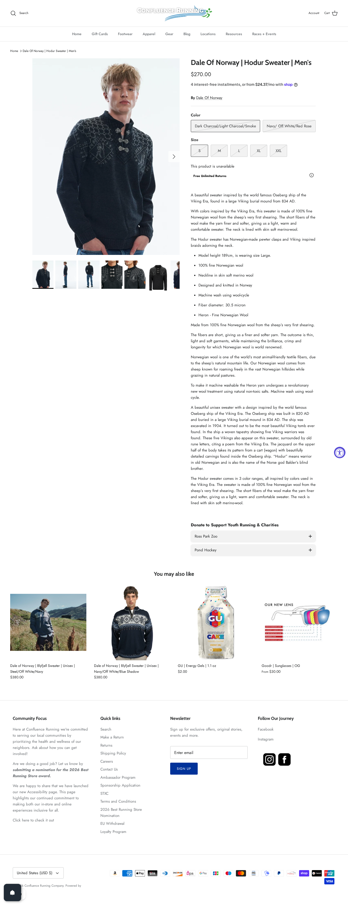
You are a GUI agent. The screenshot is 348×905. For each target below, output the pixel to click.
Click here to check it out (33, 820)
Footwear (125, 33)
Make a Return (112, 737)
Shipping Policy (113, 753)
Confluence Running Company (43, 885)
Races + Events (264, 33)
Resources (234, 33)
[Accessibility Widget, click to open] (339, 452)
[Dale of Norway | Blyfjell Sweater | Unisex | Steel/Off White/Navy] (48, 622)
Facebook (266, 729)
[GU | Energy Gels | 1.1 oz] (216, 622)
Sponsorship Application (120, 785)
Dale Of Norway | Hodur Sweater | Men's (49, 51)
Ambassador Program (118, 777)
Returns (106, 745)
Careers (106, 761)
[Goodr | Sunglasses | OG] (300, 622)
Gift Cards (100, 33)
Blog (186, 33)
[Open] (12, 892)
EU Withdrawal (112, 823)
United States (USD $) (34, 873)
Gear (169, 33)
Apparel (149, 33)
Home (77, 33)
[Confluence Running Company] (174, 13)
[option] (106, 156)
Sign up (184, 768)
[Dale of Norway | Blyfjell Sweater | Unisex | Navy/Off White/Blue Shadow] (132, 622)
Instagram (266, 739)
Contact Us (109, 769)
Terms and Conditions (118, 801)
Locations (208, 33)
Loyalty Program (113, 831)
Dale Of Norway (209, 98)
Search (105, 729)
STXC (104, 793)
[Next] (174, 156)
